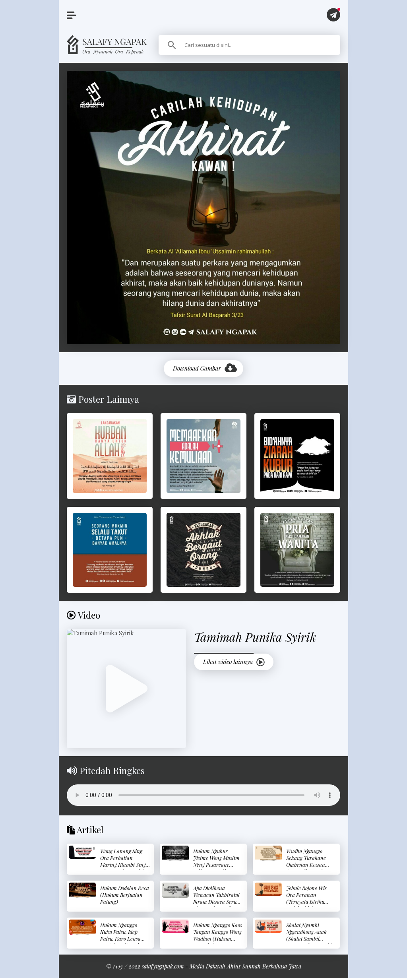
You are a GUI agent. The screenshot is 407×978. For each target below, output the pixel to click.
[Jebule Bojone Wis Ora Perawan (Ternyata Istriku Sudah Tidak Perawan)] (268, 889)
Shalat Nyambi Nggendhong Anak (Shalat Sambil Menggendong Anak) (309, 935)
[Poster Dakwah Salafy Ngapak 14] (203, 550)
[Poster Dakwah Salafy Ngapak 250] (203, 456)
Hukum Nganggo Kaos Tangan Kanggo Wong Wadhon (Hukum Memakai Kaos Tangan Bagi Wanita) (217, 938)
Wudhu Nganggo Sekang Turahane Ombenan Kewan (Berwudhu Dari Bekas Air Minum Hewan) (306, 868)
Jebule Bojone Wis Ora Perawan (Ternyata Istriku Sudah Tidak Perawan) (306, 901)
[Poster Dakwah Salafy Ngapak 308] (297, 550)
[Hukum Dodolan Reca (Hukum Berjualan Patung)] (82, 890)
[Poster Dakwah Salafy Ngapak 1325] (297, 456)
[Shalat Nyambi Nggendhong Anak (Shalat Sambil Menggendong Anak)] (268, 926)
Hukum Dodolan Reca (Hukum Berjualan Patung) (124, 895)
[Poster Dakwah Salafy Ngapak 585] (110, 456)
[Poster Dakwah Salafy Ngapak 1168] (110, 550)
